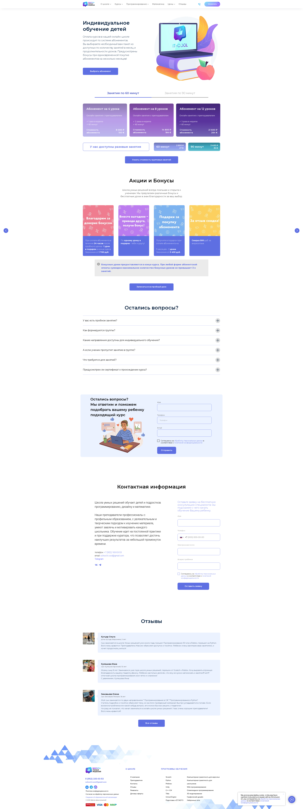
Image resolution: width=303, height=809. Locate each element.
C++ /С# (169, 790)
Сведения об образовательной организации (101, 797)
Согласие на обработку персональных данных (102, 794)
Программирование (136, 4)
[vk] (96, 564)
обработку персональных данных (188, 441)
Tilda (167, 794)
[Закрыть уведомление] (283, 794)
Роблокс (169, 784)
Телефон (161, 415)
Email (159, 428)
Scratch (168, 777)
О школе (105, 4)
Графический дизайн (195, 797)
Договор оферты (136, 794)
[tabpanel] (151, 120)
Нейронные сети (193, 800)
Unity (167, 787)
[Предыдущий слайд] (6, 230)
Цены (170, 4)
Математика (158, 4)
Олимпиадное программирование (200, 790)
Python (168, 780)
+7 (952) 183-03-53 (113, 552)
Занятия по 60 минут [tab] (123, 93)
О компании (135, 777)
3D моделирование (194, 794)
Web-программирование (196, 787)
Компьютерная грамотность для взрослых (203, 777)
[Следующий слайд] (297, 230)
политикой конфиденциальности (188, 443)
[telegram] (99, 564)
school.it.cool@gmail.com (112, 555)
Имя (159, 402)
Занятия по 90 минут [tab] (180, 93)
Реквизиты (134, 790)
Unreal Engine (171, 797)
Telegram (99, 559)
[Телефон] (199, 4)
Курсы (118, 4)
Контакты (133, 784)
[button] (212, 4)
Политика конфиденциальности (97, 791)
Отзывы (182, 4)
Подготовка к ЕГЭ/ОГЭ (174, 800)
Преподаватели (136, 780)
